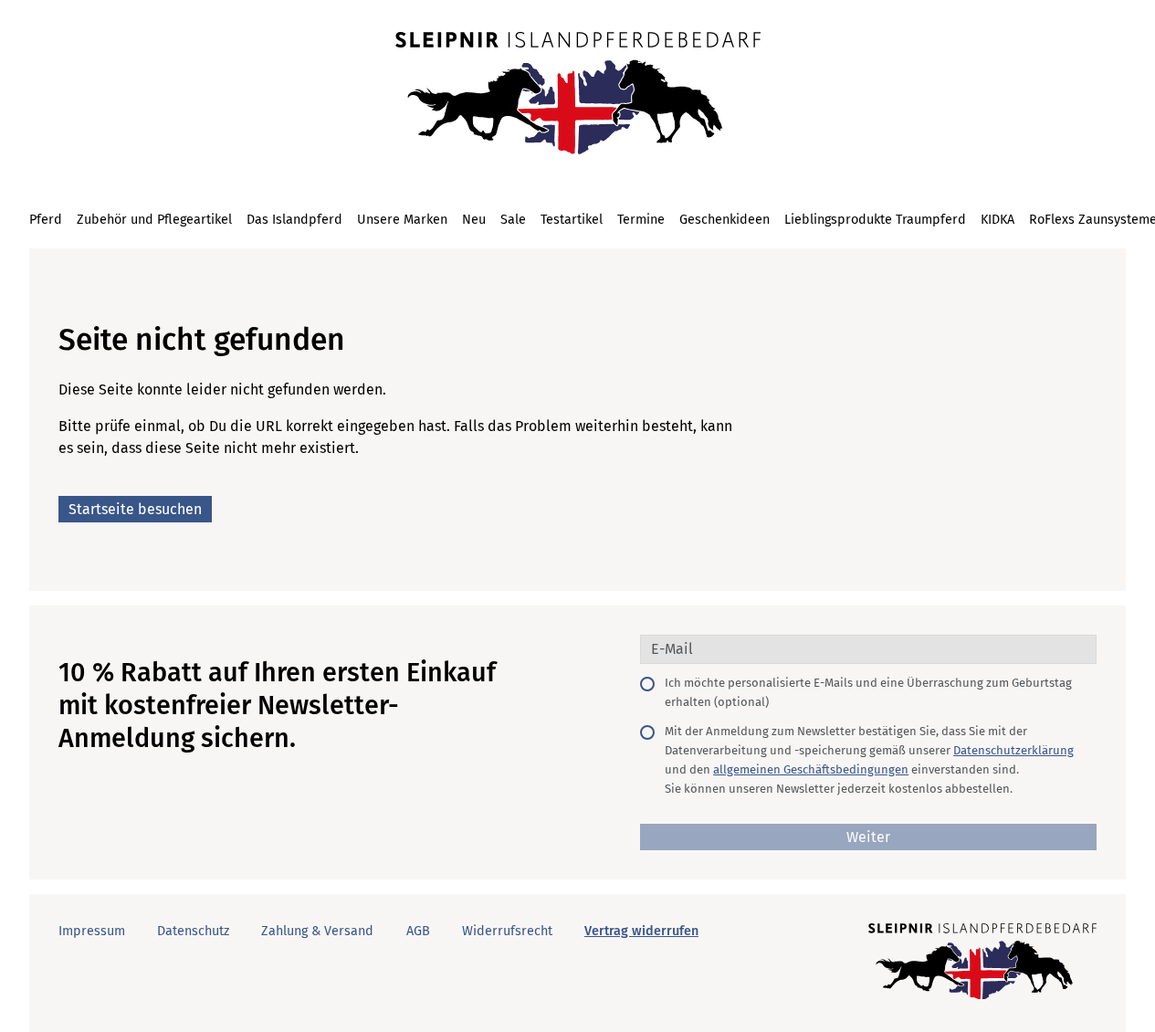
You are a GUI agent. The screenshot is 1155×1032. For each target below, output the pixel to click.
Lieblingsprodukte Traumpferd (875, 219)
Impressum (91, 931)
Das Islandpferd (294, 219)
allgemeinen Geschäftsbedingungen (810, 769)
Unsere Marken (402, 219)
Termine (641, 219)
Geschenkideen (724, 219)
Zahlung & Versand (317, 931)
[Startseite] (578, 95)
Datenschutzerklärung (1013, 750)
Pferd (45, 219)
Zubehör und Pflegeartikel (154, 219)
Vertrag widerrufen (641, 931)
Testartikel (572, 219)
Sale (513, 219)
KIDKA (997, 219)
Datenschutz (193, 931)
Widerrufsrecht (507, 931)
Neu (474, 219)
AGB (418, 931)
